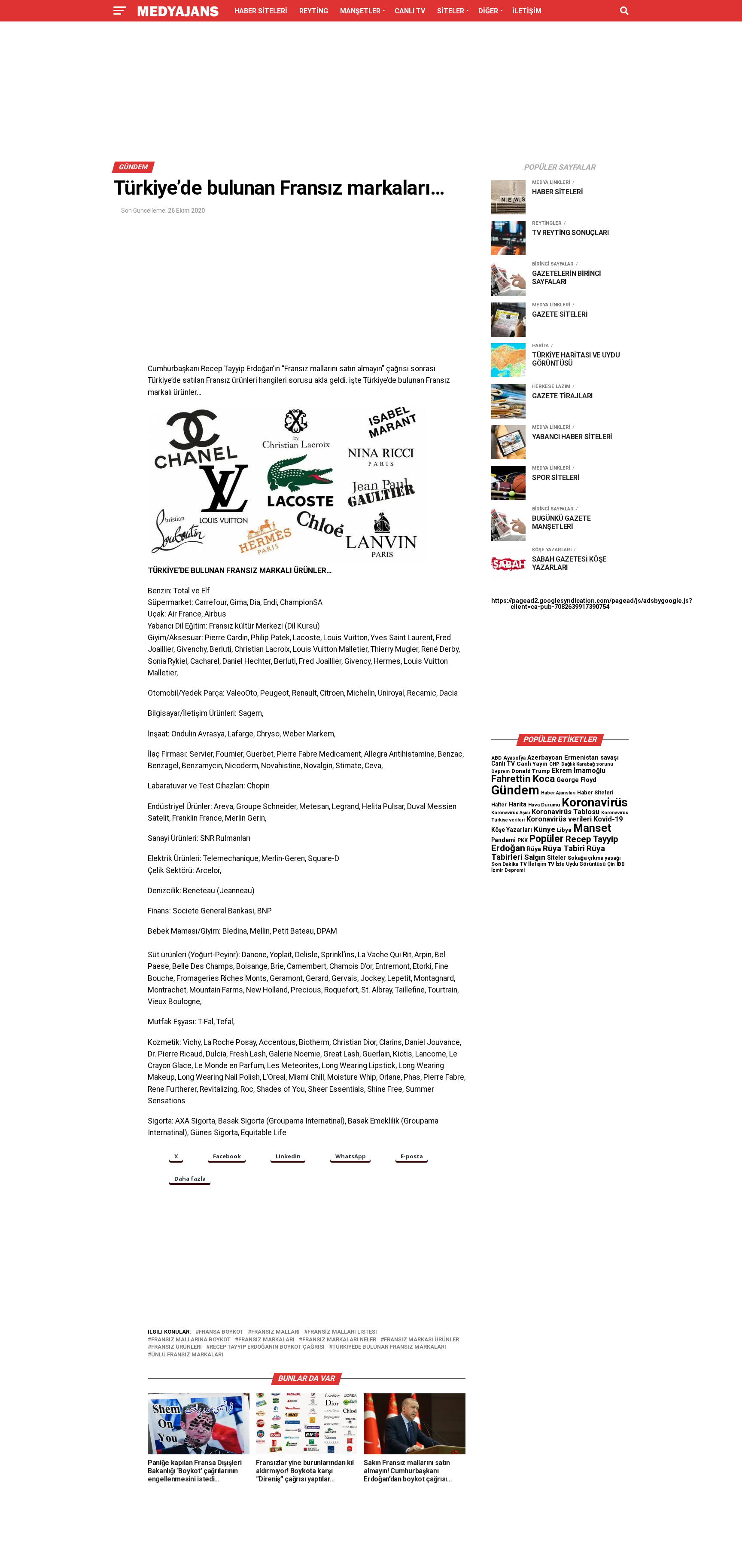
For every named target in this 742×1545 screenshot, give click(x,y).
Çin (611, 864)
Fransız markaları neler (339, 1340)
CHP (554, 764)
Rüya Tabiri (564, 848)
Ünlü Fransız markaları (187, 1355)
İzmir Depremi (508, 870)
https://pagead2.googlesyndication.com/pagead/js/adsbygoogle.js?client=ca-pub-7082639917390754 (591, 604)
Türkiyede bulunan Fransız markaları (389, 1347)
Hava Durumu (544, 805)
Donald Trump (530, 771)
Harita (517, 804)
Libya (564, 830)
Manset (592, 827)
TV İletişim (533, 864)
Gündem (515, 790)
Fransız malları (275, 1332)
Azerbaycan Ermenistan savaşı (573, 757)
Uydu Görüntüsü (585, 864)
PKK (522, 840)
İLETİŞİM (526, 11)
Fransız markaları (266, 1340)
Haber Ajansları (558, 793)
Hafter (499, 805)
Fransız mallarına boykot (191, 1340)
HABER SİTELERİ (260, 11)
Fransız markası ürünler (421, 1340)
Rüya (534, 849)
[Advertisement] (371, 94)
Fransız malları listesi (342, 1332)
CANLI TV (410, 11)
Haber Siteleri (595, 792)
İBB (621, 864)
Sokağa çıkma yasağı (594, 858)
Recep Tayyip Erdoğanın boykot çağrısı (267, 1347)
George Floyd (576, 780)
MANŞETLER (360, 11)
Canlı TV (503, 763)
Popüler (546, 839)
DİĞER (488, 11)
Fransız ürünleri (176, 1347)
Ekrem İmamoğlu (578, 770)
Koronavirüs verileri (559, 819)
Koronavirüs (595, 802)
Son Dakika (504, 864)
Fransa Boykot (221, 1332)
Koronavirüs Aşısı (510, 812)
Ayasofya (514, 758)
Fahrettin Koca (523, 779)
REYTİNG (313, 11)
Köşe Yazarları (511, 829)
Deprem (500, 771)
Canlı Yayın (532, 763)
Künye (544, 829)
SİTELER (450, 11)
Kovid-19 (608, 819)
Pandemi (503, 840)
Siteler (556, 857)
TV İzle (556, 864)
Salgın (534, 857)
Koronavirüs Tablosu (565, 812)
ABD (496, 758)
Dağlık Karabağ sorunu (587, 764)
